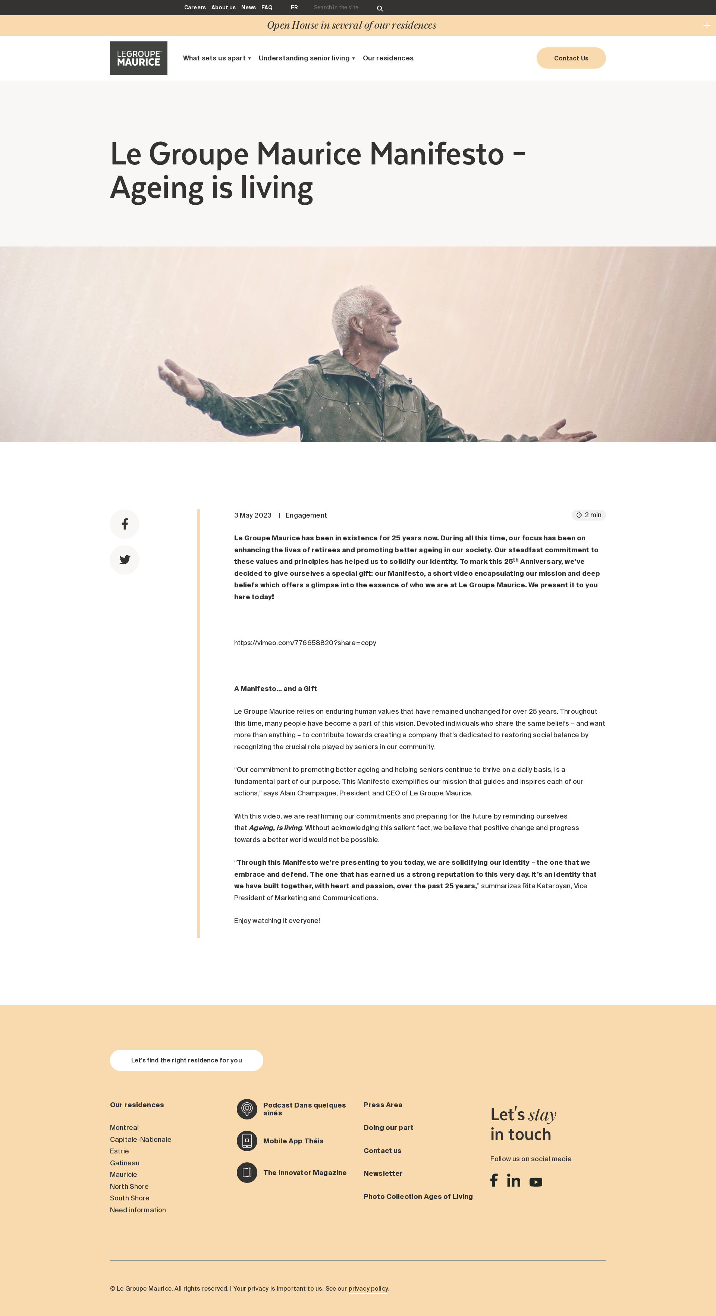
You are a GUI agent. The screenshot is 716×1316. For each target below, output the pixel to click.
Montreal (124, 1127)
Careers (195, 7)
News (248, 7)
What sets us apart (214, 58)
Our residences (388, 58)
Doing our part (389, 1127)
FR (294, 7)
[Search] (380, 8)
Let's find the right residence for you (186, 1060)
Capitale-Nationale (141, 1139)
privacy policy (368, 1288)
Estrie (119, 1151)
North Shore (129, 1186)
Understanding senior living (304, 58)
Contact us (383, 1151)
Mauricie (123, 1174)
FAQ (266, 7)
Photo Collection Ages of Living (418, 1196)
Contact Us (571, 58)
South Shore (130, 1198)
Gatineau (124, 1163)
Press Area (383, 1105)
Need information (138, 1210)
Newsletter (383, 1173)
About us (223, 7)
